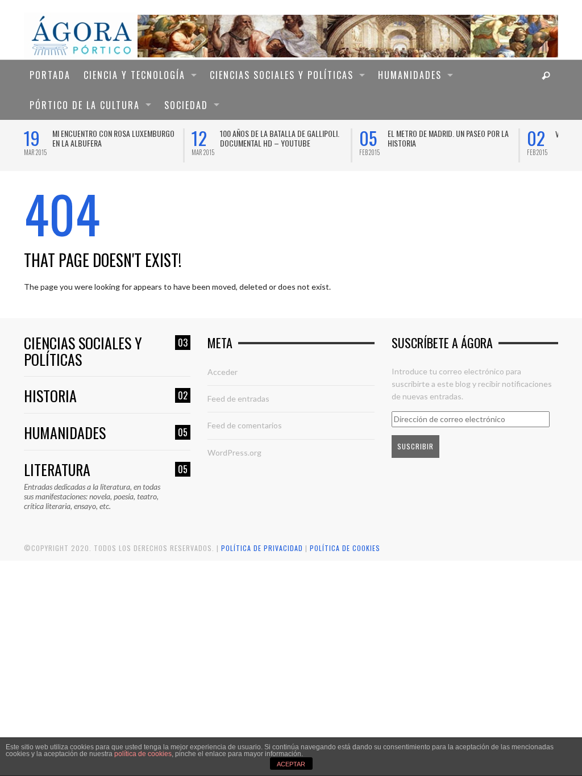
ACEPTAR (291, 764)
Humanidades (106, 433)
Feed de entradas (238, 398)
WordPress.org (234, 452)
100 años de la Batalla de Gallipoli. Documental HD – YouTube (279, 138)
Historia (106, 396)
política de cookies (143, 754)
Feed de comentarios (244, 425)
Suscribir (415, 446)
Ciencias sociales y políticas (106, 351)
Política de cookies (345, 548)
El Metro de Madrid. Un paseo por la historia (448, 138)
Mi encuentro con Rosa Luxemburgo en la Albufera (113, 138)
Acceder (222, 372)
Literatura (106, 470)
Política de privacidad (262, 548)
